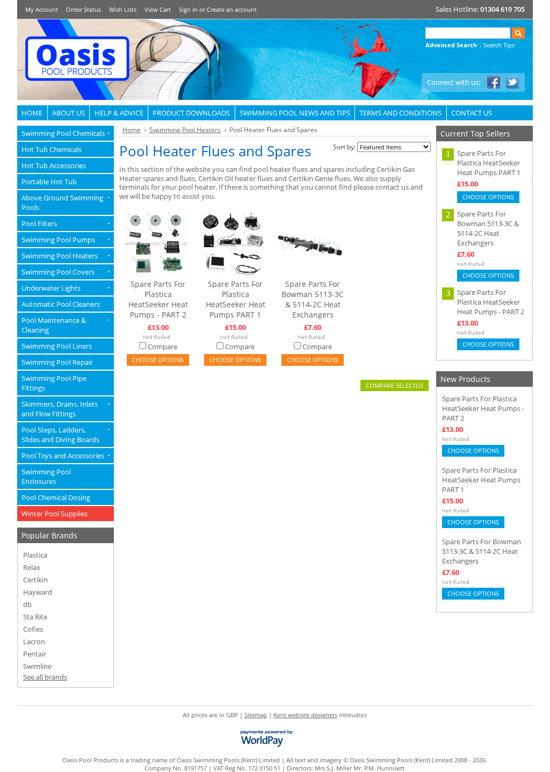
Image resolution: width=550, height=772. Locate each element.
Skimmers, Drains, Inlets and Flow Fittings (65, 409)
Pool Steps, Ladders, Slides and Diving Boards (65, 434)
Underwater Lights (65, 288)
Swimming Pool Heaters (65, 256)
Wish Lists (122, 9)
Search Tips (499, 45)
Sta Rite (35, 617)
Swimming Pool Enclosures (46, 476)
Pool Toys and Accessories (65, 455)
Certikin (35, 580)
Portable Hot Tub (49, 181)
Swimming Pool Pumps (65, 239)
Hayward (37, 592)
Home (131, 130)
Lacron (34, 641)
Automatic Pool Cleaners (60, 304)
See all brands (45, 677)
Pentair (34, 654)
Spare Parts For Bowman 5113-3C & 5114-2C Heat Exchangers (312, 299)
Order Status (83, 9)
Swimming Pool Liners (56, 346)
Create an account (232, 9)
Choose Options (158, 360)
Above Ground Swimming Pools (65, 202)
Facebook (494, 82)
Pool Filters (65, 223)
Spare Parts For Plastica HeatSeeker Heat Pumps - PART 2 (158, 299)
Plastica (35, 555)
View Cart (157, 9)
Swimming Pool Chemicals (65, 133)
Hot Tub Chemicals (51, 149)
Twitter (512, 82)
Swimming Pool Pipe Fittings (53, 383)
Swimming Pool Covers (65, 272)
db (27, 604)
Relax (31, 567)
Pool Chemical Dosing (55, 497)
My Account (41, 9)
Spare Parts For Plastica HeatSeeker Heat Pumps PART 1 (235, 299)
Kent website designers (305, 715)
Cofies (33, 629)
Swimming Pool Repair (57, 362)
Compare (162, 346)
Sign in (188, 9)
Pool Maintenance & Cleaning (65, 325)
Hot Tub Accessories (53, 165)
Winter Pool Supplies (54, 513)
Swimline (37, 666)
